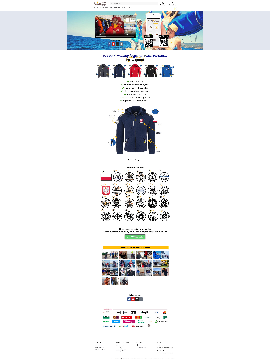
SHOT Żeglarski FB (120, 351)
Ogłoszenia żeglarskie (121, 345)
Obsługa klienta (172, 4)
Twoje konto (163, 4)
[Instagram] (117, 44)
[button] (173, 9)
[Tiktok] (121, 44)
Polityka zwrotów (99, 347)
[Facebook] (109, 44)
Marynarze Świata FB (121, 349)
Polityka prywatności (100, 349)
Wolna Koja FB (119, 347)
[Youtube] (113, 44)
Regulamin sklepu (99, 345)
